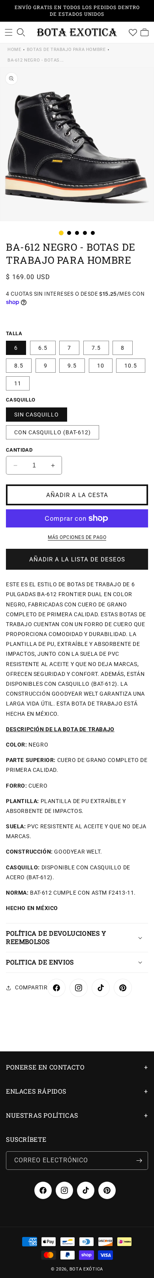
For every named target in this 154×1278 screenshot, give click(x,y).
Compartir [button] (31, 987)
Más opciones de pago (77, 537)
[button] (8, 32)
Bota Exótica (86, 1269)
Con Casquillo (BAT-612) (52, 432)
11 (17, 383)
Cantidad (19, 450)
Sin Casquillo (36, 414)
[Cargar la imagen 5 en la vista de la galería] (93, 233)
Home (14, 49)
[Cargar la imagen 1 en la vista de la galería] (61, 233)
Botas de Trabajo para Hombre (66, 49)
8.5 (18, 365)
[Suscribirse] (139, 1160)
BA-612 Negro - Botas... (36, 60)
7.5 (96, 348)
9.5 (72, 365)
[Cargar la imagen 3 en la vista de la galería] (77, 233)
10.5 (130, 365)
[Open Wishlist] (132, 32)
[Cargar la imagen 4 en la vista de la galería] (85, 233)
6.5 (42, 348)
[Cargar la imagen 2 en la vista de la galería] (69, 233)
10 (100, 365)
